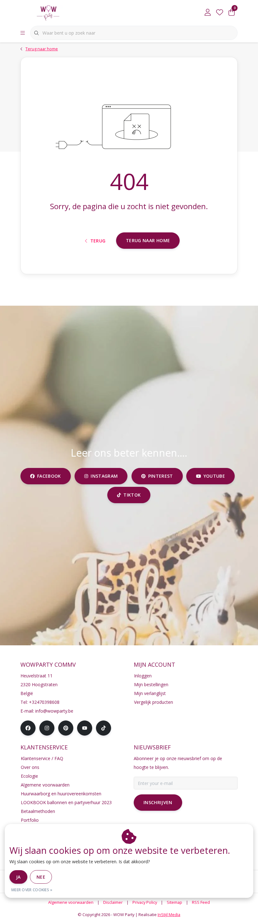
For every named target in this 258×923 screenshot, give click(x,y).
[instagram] (46, 728)
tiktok (132, 495)
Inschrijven (157, 802)
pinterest (160, 476)
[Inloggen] (208, 12)
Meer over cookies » (32, 889)
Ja (18, 877)
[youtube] (84, 728)
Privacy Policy (144, 902)
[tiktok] (103, 728)
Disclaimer (113, 902)
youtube (214, 476)
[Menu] (22, 33)
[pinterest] (65, 728)
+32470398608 (44, 702)
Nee (40, 877)
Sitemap (174, 902)
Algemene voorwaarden (70, 902)
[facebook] (28, 728)
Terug (98, 241)
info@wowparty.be (54, 711)
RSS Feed (201, 902)
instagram (104, 476)
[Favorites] (220, 12)
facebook (49, 476)
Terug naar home (148, 240)
